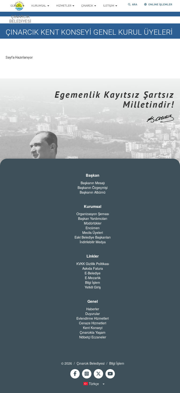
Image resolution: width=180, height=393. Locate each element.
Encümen (93, 227)
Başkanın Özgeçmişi (93, 187)
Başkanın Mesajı (93, 182)
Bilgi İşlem (92, 282)
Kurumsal (92, 206)
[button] (92, 383)
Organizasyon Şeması (92, 213)
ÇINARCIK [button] (87, 5)
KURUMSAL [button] (39, 5)
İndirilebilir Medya (93, 242)
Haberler (92, 309)
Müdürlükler (92, 223)
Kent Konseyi (92, 327)
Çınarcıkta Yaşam (92, 332)
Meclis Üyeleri (92, 232)
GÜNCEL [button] (16, 5)
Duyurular (92, 313)
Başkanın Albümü (92, 192)
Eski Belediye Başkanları (93, 237)
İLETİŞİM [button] (109, 5)
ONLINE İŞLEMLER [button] (159, 4)
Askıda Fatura (92, 268)
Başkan (92, 175)
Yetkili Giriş (93, 287)
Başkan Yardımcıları (92, 218)
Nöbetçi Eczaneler (92, 337)
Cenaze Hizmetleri (92, 323)
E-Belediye (93, 273)
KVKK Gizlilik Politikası (92, 263)
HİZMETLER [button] (64, 5)
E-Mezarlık (93, 277)
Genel (92, 301)
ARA (134, 4)
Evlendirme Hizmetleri (92, 318)
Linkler (92, 256)
